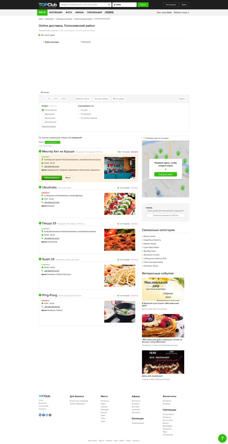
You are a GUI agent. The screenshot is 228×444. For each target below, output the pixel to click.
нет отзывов (125, 188)
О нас (41, 400)
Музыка (166, 423)
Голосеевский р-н (72, 160)
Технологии (167, 429)
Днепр (122, 441)
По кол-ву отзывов (89, 118)
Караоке (104, 407)
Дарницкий (49, 114)
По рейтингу (86, 114)
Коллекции (55, 12)
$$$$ (63, 99)
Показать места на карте (157, 138)
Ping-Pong (48, 295)
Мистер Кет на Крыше (57, 151)
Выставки (135, 407)
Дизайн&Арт (167, 426)
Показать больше (49, 126)
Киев (41, 19)
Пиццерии (104, 410)
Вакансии (42, 403)
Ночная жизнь (168, 414)
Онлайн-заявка (101, 99)
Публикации (94, 12)
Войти (184, 5)
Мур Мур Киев (150, 251)
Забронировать (52, 177)
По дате (84, 110)
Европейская (74, 170)
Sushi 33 (47, 259)
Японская (51, 206)
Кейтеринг (86, 42)
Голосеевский (51, 110)
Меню (67, 177)
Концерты (135, 404)
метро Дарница (76, 196)
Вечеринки (136, 401)
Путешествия (168, 435)
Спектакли (136, 410)
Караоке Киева (150, 244)
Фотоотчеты (169, 396)
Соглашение (43, 406)
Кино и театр (167, 420)
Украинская (95, 170)
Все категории (48, 35)
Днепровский (50, 122)
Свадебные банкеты (152, 240)
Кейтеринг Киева (151, 266)
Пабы (103, 418)
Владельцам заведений (79, 401)
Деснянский (50, 118)
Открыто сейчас (82, 99)
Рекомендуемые (138, 423)
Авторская (64, 170)
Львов (128, 441)
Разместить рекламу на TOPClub (165, 215)
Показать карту (165, 174)
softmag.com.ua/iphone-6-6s (155, 258)
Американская (53, 170)
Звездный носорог (152, 255)
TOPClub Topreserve (77, 404)
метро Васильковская (87, 232)
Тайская (59, 274)
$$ (49, 99)
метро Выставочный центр (90, 160)
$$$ (56, 99)
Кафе (103, 415)
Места (42, 12)
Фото (69, 12)
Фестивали (136, 413)
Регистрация (171, 5)
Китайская (51, 274)
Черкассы (135, 441)
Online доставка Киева (83, 19)
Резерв (109, 12)
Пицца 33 (48, 223)
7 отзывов (126, 152)
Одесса (101, 441)
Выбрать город (180, 12)
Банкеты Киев (149, 236)
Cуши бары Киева (151, 247)
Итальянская (85, 170)
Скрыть (182, 99)
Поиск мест (49, 19)
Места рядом (119, 99)
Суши (103, 421)
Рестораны (105, 401)
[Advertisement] (114, 66)
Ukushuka (48, 187)
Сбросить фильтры (45, 146)
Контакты (42, 409)
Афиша (79, 12)
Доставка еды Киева (64, 19)
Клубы (103, 404)
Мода (165, 432)
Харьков (109, 441)
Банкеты (104, 413)
